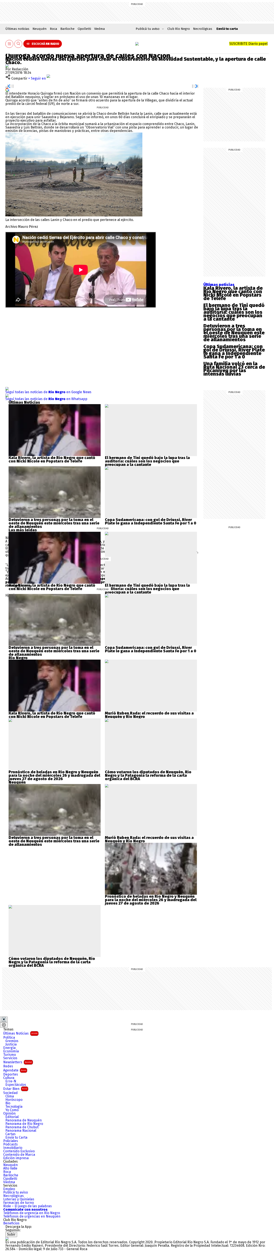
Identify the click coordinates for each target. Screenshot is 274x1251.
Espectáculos (15, 1084)
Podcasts (10, 1144)
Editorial (12, 1117)
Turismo (9, 1054)
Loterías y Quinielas (18, 1199)
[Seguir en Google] (7, 90)
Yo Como (12, 1110)
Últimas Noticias (20, 1033)
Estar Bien (15, 1089)
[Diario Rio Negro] (7, 1239)
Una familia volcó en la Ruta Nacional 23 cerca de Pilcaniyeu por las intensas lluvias (234, 369)
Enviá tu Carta (16, 1137)
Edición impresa (16, 1158)
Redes (8, 1066)
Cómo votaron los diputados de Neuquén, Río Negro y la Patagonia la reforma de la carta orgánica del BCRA (148, 775)
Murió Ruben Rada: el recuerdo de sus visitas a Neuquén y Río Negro (149, 715)
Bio (7, 1103)
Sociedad (10, 1093)
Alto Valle (10, 1168)
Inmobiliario (12, 1148)
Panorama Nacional (20, 1130)
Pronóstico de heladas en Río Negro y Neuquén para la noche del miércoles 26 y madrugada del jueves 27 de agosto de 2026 (54, 775)
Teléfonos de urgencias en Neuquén (31, 1216)
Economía (11, 1051)
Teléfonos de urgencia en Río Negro (31, 1213)
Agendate (14, 1070)
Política (9, 1037)
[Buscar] (18, 44)
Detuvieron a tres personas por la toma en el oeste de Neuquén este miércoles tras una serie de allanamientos (234, 333)
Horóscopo (13, 1099)
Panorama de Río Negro (24, 1124)
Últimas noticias (17, 29)
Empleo (9, 1189)
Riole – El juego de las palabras (27, 1206)
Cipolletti (84, 29)
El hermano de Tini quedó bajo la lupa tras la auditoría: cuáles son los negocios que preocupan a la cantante (234, 312)
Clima (9, 1096)
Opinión (9, 1113)
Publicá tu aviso (15, 1192)
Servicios (10, 1058)
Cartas (10, 1134)
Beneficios (11, 1223)
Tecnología (13, 1106)
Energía (9, 1048)
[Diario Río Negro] (137, 43)
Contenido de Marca (19, 1154)
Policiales (10, 1141)
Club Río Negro (178, 29)
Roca (53, 29)
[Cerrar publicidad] (4, 1019)
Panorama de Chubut (22, 1127)
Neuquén (40, 29)
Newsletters (17, 1062)
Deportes (10, 1074)
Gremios (11, 1041)
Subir (11, 1234)
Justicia (11, 1044)
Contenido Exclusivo (19, 1151)
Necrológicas (202, 29)
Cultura (8, 1078)
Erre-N (10, 1081)
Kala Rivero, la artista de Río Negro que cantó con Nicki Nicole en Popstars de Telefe (233, 293)
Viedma (99, 29)
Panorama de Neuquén (23, 1120)
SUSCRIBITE (248, 44)
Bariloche (67, 29)
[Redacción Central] (7, 66)
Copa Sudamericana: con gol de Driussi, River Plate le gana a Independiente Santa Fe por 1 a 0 (234, 351)
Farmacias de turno (18, 1202)
